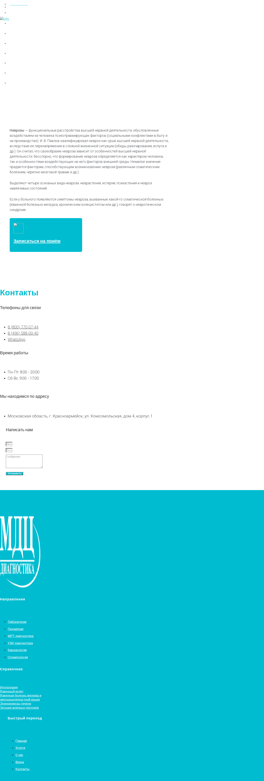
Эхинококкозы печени (15, 703)
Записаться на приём (37, 241)
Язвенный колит (11, 691)
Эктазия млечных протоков (19, 707)
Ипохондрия (9, 687)
